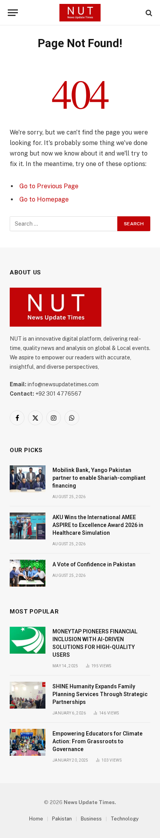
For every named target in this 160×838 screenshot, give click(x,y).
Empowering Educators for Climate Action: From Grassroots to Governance (97, 741)
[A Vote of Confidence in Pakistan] (27, 573)
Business (91, 819)
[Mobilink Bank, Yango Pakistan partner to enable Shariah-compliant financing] (27, 478)
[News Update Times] (80, 12)
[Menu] (13, 12)
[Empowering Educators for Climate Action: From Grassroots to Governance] (27, 742)
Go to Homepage (44, 199)
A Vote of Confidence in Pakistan (94, 564)
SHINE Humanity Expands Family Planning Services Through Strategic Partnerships (100, 694)
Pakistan (62, 819)
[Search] (148, 12)
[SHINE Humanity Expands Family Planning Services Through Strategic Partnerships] (27, 695)
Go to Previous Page (48, 186)
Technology (125, 819)
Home (36, 819)
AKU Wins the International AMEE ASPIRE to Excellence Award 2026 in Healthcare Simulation (97, 525)
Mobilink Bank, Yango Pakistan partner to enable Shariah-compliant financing (99, 478)
